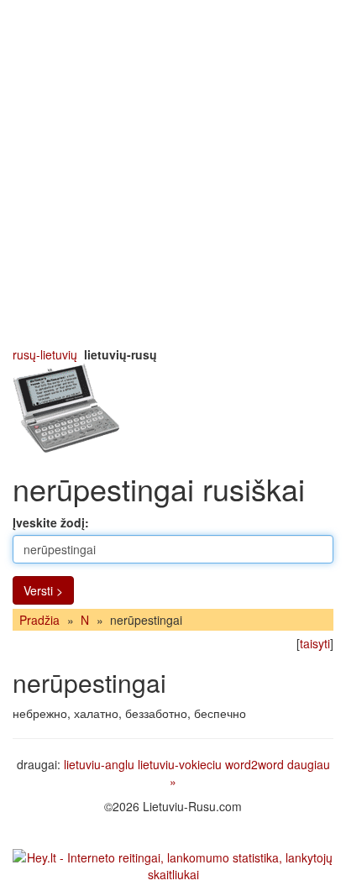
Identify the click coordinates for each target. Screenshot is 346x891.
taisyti (315, 643)
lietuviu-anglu (99, 764)
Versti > (43, 590)
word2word (254, 764)
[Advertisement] (173, 173)
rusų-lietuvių (45, 354)
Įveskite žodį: (51, 522)
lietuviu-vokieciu (180, 764)
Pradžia (39, 619)
